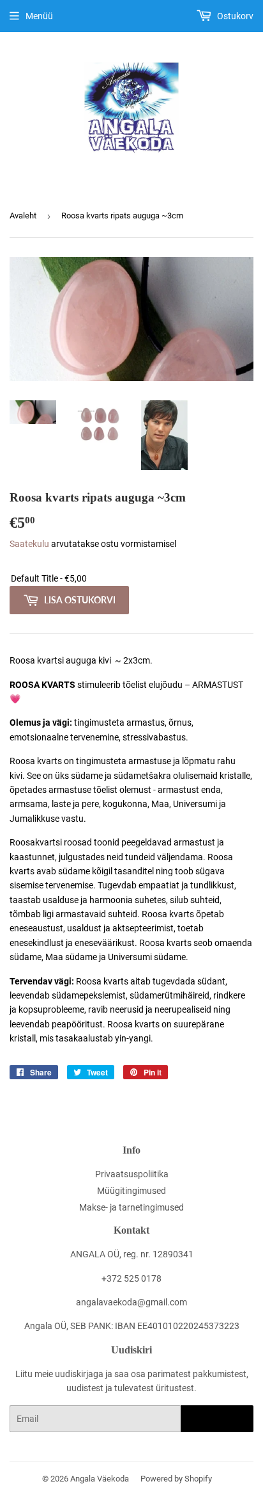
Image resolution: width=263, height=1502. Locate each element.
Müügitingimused (131, 1191)
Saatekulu (29, 544)
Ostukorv (234, 16)
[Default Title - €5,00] (131, 578)
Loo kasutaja (217, 1419)
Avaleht (23, 215)
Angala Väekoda (99, 1478)
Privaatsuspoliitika (132, 1174)
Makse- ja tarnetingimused (131, 1207)
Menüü (39, 16)
